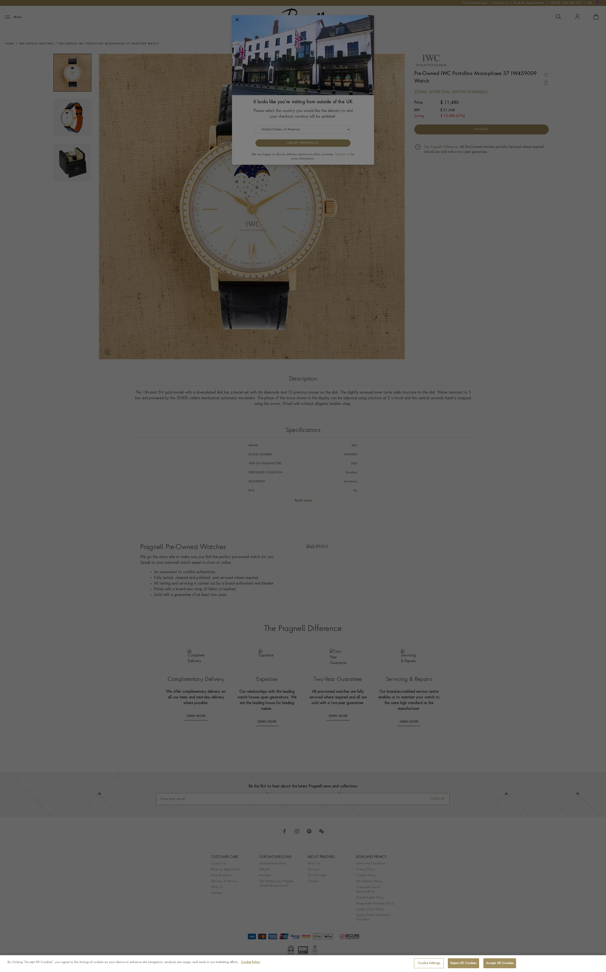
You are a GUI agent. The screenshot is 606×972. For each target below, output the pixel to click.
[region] (303, 963)
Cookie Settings (429, 963)
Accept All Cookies (499, 963)
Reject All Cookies (463, 963)
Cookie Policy (250, 962)
